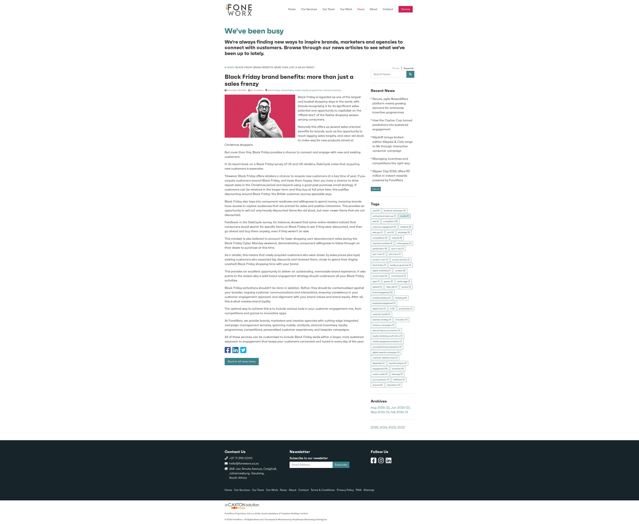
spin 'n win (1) (378, 254)
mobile (298, 90)
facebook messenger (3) (395, 210)
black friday (274, 90)
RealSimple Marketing (304, 519)
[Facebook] (373, 460)
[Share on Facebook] (228, 351)
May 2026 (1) (380, 412)
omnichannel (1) (398, 276)
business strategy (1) (381, 319)
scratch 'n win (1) (380, 260)
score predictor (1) (380, 379)
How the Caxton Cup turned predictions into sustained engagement (392, 125)
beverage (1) (397, 374)
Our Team (258, 490)
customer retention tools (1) (385, 358)
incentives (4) (398, 368)
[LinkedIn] (388, 460)
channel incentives (332, 90)
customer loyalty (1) (381, 314)
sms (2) (390, 232)
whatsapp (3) (404, 232)
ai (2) (392, 309)
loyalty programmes (312, 90)
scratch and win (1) (401, 260)
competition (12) (390, 221)
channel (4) (377, 385)
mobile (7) (404, 216)
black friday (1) (379, 265)
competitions (287, 90)
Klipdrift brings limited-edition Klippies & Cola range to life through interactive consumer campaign (392, 143)
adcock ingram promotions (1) (386, 330)
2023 (392, 427)
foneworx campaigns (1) (383, 325)
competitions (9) (379, 238)
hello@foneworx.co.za (244, 463)
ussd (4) (376, 210)
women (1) (406, 287)
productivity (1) (405, 309)
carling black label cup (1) (384, 216)
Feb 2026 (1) (399, 412)
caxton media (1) (380, 374)
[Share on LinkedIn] (235, 351)
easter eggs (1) (403, 281)
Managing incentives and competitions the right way (391, 161)
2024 (383, 427)
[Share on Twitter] (243, 351)
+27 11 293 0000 (240, 458)
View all (375, 189)
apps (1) (376, 281)
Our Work (272, 490)
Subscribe (341, 464)
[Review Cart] (633, 509)
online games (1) (404, 243)
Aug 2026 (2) (380, 407)
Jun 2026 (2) (400, 407)
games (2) (388, 281)
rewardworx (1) (393, 385)
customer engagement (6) (384, 227)
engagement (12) (380, 368)
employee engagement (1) (384, 303)
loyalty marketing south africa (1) (387, 336)
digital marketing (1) (381, 270)
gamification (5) (379, 249)
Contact (303, 490)
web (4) (375, 221)
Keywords (409, 68)
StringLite (322, 519)
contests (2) (400, 270)
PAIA (359, 490)
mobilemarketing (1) (381, 298)
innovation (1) (401, 319)
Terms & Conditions (323, 490)
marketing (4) (401, 298)
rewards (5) (397, 238)
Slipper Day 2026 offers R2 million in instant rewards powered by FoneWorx (391, 175)
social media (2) (379, 276)
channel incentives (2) (382, 243)
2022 (401, 427)
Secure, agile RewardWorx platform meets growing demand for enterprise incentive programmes (390, 105)
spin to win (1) (397, 249)
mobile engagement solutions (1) (387, 341)
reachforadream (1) (398, 363)
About (292, 490)
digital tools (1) (379, 309)
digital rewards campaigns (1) (386, 352)
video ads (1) (391, 287)
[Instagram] (381, 460)
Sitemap (369, 490)
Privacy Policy (345, 490)
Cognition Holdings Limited (294, 513)
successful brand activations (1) (387, 347)
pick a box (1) (395, 254)
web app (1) (377, 232)
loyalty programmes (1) (400, 265)
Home (228, 490)
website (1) (377, 287)
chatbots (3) (405, 227)
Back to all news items (242, 361)
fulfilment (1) (399, 379)
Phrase (395, 68)
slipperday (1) (378, 363)
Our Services (242, 490)
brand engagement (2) (382, 292)
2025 (374, 427)
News (230, 67)
